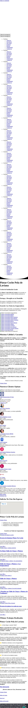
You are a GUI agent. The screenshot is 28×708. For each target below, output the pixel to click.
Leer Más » (3, 546)
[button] (14, 625)
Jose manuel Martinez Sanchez (7, 452)
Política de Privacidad (4, 701)
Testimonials (10, 47)
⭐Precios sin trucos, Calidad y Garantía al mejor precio (14, 667)
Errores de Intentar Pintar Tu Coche (11, 538)
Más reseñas (3, 494)
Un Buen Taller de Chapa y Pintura (11, 551)
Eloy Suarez (3, 425)
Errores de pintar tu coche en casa (11, 606)
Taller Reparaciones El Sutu (7, 397)
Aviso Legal (2, 698)
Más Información (4, 686)
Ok (24, 707)
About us (9, 40)
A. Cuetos (2, 477)
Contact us (9, 49)
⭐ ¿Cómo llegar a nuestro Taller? (8, 625)
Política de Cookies (3, 695)
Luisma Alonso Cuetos (5, 469)
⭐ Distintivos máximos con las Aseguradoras (11, 642)
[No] (25, 707)
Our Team (9, 43)
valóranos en (3, 402)
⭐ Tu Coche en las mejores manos (8, 655)
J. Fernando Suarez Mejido (6, 433)
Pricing (8, 46)
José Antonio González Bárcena (8, 486)
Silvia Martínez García (5, 417)
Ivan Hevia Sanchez (5, 408)
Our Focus (9, 42)
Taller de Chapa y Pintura (8, 578)
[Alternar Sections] (27, 39)
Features (9, 44)
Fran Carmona (3, 442)
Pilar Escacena (3, 460)
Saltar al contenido (4, 0)
